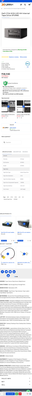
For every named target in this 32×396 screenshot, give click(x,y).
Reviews (25, 151)
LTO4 (12, 197)
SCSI (16, 197)
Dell (8, 197)
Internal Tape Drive (8, 199)
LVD (19, 197)
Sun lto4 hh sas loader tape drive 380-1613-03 (8, 232)
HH (23, 197)
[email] (4, 142)
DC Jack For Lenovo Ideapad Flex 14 (8, 262)
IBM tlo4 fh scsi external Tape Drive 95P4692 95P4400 (24, 232)
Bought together (6, 244)
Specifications (7, 151)
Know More (23, 89)
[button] (15, 122)
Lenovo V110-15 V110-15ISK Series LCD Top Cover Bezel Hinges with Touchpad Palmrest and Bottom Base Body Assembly (23, 114)
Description (17, 151)
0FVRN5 (15, 199)
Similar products (5, 213)
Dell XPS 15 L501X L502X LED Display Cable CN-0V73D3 (24, 262)
